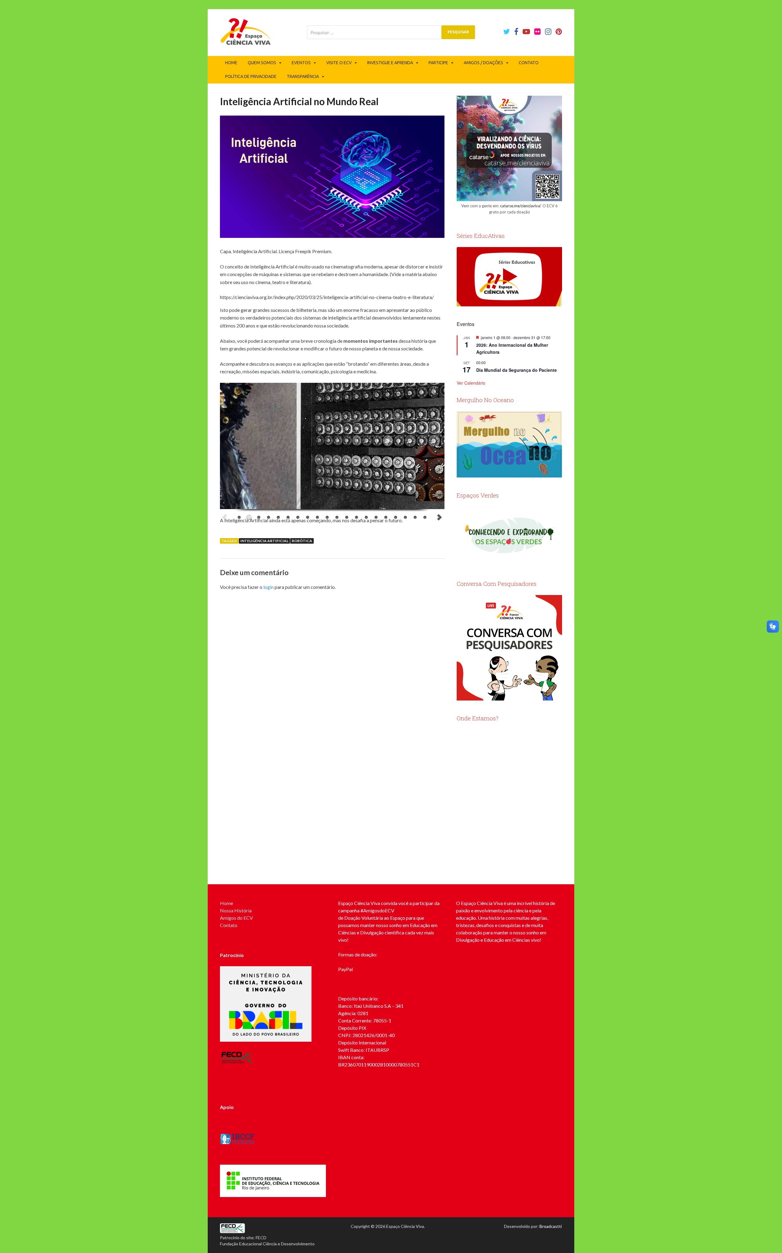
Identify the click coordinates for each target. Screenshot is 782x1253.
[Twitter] (506, 31)
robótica (302, 540)
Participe (438, 62)
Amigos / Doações (483, 62)
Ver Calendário (471, 383)
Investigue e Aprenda (390, 62)
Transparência (303, 76)
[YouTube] (526, 31)
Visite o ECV (339, 62)
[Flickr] (537, 31)
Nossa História (236, 910)
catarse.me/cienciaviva (520, 205)
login (268, 587)
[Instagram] (548, 31)
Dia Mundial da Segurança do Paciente (516, 370)
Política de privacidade (250, 76)
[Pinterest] (559, 31)
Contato (529, 62)
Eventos (301, 62)
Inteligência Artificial (264, 540)
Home (231, 62)
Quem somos (262, 62)
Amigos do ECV (236, 918)
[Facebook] (516, 31)
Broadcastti (550, 1226)
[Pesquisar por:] (391, 32)
